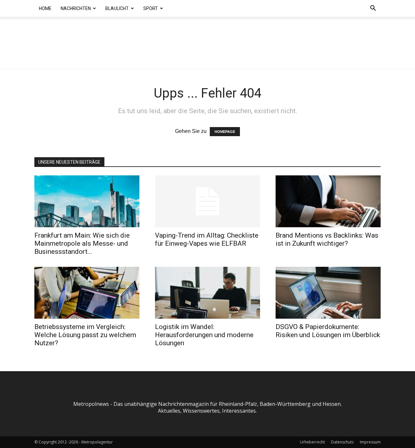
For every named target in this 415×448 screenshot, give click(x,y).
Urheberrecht (312, 442)
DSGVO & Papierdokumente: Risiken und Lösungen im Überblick (328, 331)
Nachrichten (76, 8)
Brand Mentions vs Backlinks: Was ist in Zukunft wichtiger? (327, 239)
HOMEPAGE (225, 132)
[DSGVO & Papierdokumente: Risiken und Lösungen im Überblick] (328, 293)
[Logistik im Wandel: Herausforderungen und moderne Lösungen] (207, 293)
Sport (150, 8)
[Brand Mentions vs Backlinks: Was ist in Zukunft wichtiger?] (328, 201)
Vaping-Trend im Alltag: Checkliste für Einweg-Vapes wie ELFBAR (206, 239)
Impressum (370, 442)
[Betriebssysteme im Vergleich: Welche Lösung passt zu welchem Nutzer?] (86, 293)
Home (45, 8)
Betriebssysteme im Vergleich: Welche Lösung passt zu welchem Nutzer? (85, 335)
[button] (373, 8)
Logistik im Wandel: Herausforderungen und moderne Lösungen (204, 335)
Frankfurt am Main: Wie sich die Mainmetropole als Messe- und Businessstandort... (82, 243)
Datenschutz (342, 442)
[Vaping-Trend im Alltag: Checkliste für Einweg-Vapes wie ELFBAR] (207, 201)
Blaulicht (117, 8)
